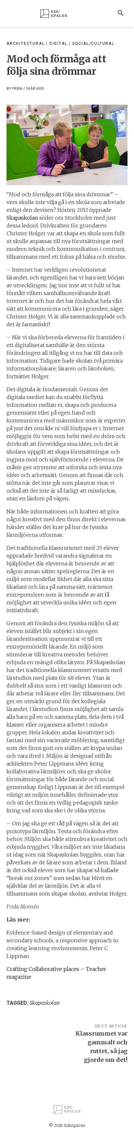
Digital (58, 43)
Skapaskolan (22, 217)
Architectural (26, 43)
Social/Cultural (93, 43)
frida (17, 88)
